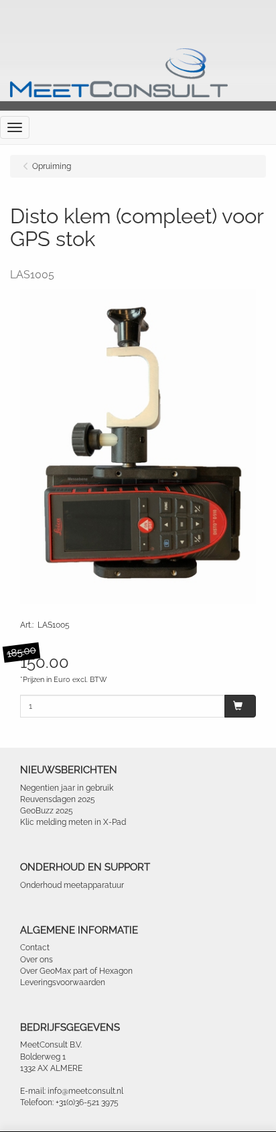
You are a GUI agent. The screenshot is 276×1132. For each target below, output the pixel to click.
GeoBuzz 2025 (46, 810)
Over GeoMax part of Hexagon (76, 971)
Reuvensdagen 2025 (57, 799)
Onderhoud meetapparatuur (72, 885)
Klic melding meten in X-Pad (73, 822)
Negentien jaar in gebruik (66, 788)
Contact (35, 947)
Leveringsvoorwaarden (62, 982)
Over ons (36, 959)
